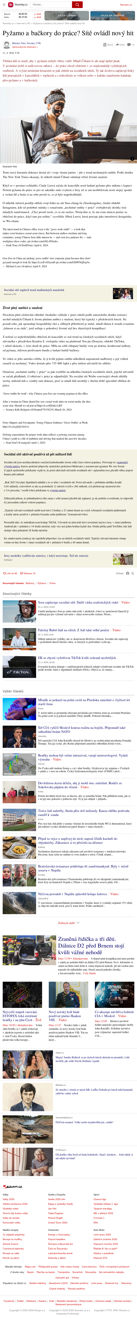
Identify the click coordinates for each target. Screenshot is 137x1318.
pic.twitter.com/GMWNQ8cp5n (73, 262)
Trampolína (64, 1272)
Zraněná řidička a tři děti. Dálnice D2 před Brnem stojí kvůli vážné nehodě (91, 945)
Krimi (40, 708)
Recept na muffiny (12, 1239)
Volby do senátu (11, 1218)
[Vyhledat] (77, 4)
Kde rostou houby (69, 1266)
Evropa (41, 875)
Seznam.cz (126, 4)
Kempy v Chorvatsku (59, 1234)
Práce (52, 583)
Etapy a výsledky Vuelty (60, 1204)
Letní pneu (96, 1283)
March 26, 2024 (63, 409)
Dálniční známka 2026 (105, 1239)
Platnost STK (100, 1258)
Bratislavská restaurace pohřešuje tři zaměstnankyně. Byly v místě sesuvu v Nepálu (83, 868)
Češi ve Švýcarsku (57, 1248)
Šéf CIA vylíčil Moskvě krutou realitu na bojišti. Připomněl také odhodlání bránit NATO (81, 729)
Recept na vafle (11, 1253)
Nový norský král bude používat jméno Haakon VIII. (65, 1016)
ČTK (38, 43)
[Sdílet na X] (132, 573)
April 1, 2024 (38, 442)
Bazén (30, 1272)
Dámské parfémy (79, 1283)
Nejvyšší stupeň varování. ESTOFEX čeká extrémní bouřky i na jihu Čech (20, 1016)
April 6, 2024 (41, 245)
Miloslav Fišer (18, 43)
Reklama (31, 1301)
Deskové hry (111, 1283)
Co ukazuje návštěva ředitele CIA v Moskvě (114, 1014)
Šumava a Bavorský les (60, 1244)
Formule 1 (99, 1218)
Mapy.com (30, 1266)
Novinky (31, 43)
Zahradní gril (62, 1277)
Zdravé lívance (10, 1244)
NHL (96, 1222)
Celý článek (89, 973)
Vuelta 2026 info (56, 1199)
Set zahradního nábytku (111, 1272)
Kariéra (42, 1301)
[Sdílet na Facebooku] (127, 573)
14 (133, 44)
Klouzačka (90, 1272)
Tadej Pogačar (55, 1213)
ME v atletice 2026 (103, 1213)
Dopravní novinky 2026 (106, 1244)
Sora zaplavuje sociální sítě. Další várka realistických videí (78, 602)
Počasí (41, 764)
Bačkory (30, 583)
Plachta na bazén (46, 1272)
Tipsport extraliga (103, 1208)
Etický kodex (86, 1301)
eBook (110, 44)
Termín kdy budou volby (15, 1213)
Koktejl (41, 847)
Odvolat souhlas (122, 1301)
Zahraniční (43, 898)
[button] (68, 125)
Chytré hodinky (57, 1288)
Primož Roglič (55, 1218)
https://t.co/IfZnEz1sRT (50, 405)
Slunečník (77, 1272)
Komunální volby (11, 1222)
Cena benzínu (89, 1266)
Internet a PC (10, 294)
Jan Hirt (52, 1208)
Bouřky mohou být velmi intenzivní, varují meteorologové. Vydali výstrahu (83, 757)
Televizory (126, 1283)
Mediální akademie (67, 1301)
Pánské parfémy (76, 1288)
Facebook (9, 1301)
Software (8, 560)
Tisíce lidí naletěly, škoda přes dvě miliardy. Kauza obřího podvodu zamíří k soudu (83, 812)
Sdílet (122, 44)
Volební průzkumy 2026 (15, 1204)
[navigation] (4, 4)
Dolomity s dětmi (57, 1258)
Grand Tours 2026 (57, 1222)
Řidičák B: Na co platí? (105, 1248)
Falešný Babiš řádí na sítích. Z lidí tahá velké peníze (73, 630)
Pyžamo (42, 583)
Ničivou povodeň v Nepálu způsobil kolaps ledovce (72, 894)
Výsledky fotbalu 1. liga (106, 1204)
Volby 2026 (8, 1199)
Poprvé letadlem (56, 1239)
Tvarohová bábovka (13, 1248)
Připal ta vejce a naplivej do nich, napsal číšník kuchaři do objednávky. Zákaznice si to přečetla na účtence (77, 840)
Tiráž (51, 1301)
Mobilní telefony (37, 1283)
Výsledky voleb (10, 1208)
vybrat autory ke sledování (24, 47)
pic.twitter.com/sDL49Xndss (43, 241)
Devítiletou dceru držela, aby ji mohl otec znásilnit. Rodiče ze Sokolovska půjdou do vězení (80, 785)
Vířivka (75, 1277)
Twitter (20, 1301)
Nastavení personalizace (68, 1304)
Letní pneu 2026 (102, 1234)
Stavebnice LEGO (58, 1283)
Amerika (42, 736)
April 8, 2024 (40, 266)
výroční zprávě (57, 490)
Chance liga (100, 1199)
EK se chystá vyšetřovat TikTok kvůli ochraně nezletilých (77, 657)
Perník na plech (11, 1258)
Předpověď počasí (48, 1266)
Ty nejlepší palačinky (14, 1234)
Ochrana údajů (103, 1301)
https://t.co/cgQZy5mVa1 (16, 426)
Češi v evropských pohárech (114, 1266)
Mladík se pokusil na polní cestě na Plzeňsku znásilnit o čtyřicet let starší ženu (84, 702)
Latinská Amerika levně (60, 1253)
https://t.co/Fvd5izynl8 (43, 262)
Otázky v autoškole (104, 1253)
